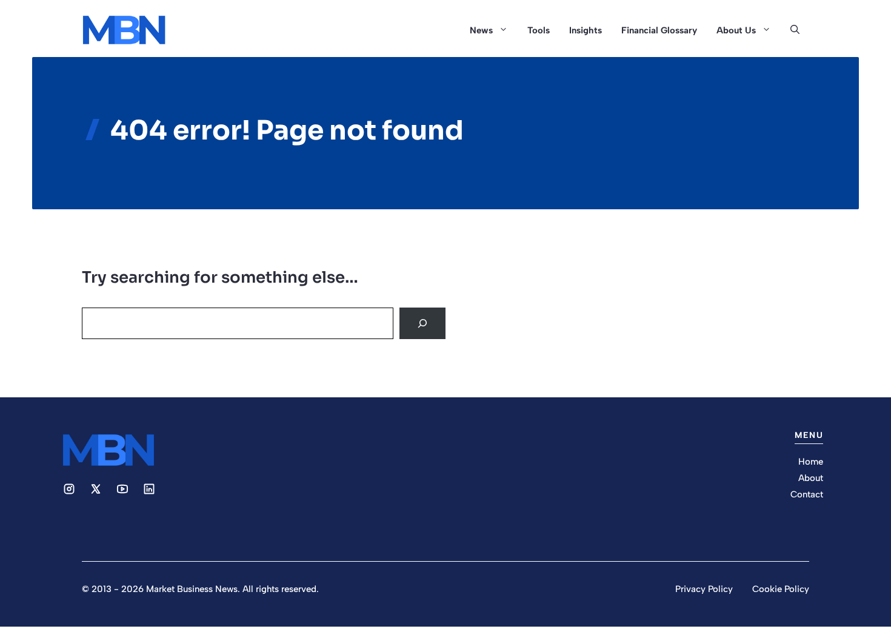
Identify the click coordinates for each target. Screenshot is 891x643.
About (810, 478)
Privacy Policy (704, 589)
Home (810, 461)
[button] (795, 30)
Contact (806, 494)
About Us (736, 30)
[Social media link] (69, 489)
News (481, 30)
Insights (585, 30)
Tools (538, 30)
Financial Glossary (659, 30)
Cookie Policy (780, 589)
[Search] (422, 323)
